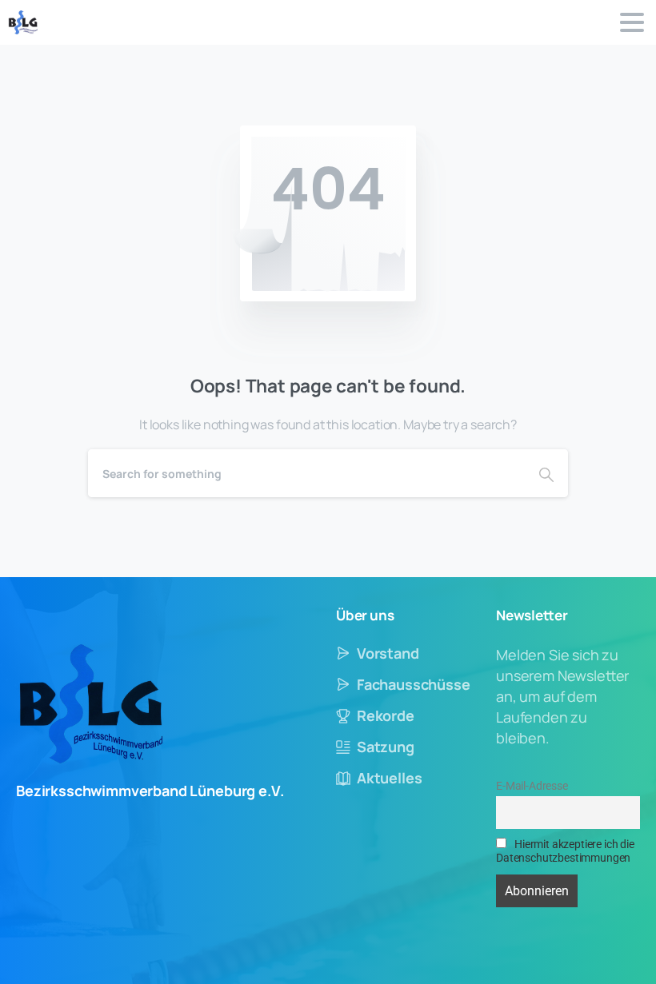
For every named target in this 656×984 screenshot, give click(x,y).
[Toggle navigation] (632, 22)
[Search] (546, 473)
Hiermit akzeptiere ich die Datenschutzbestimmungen (565, 851)
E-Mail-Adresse (532, 786)
